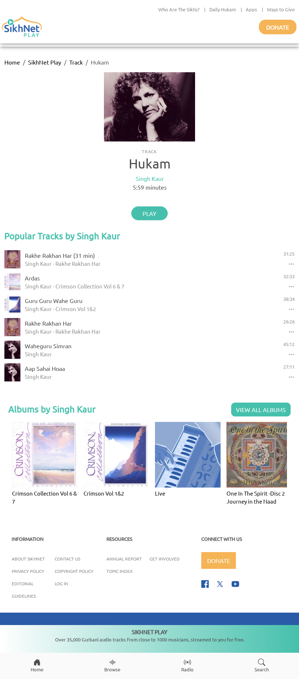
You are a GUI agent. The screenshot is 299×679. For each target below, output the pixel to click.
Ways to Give (281, 9)
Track (76, 62)
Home (12, 62)
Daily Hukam (222, 9)
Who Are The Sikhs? (178, 9)
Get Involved (165, 559)
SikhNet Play (44, 62)
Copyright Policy (74, 571)
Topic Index (119, 571)
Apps (251, 9)
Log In (61, 583)
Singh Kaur (150, 178)
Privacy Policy (28, 571)
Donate (277, 27)
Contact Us (67, 559)
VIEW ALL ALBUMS (261, 409)
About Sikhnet (28, 559)
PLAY (149, 213)
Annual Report (124, 559)
